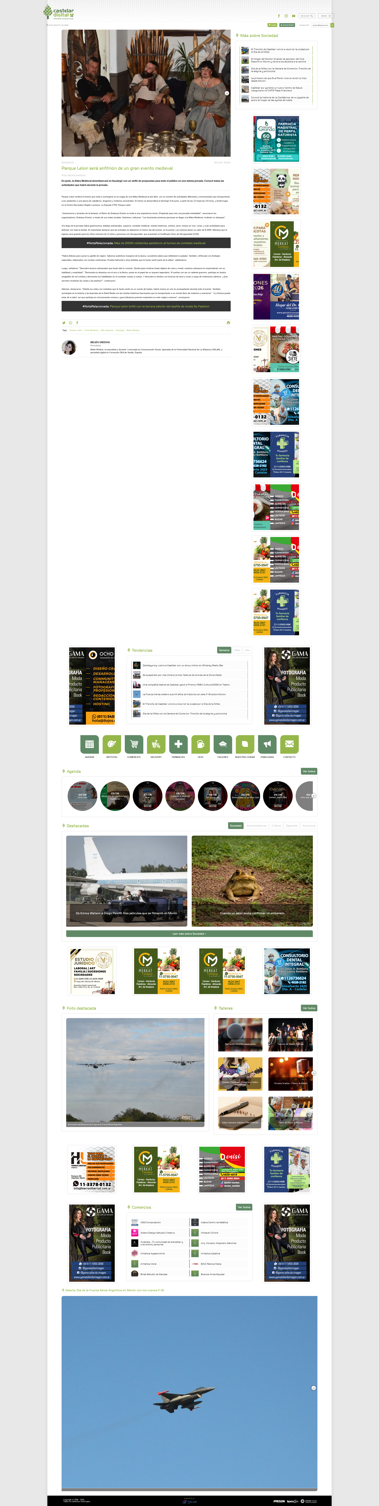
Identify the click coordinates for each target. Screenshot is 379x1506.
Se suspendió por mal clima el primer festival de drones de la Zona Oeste (182, 674)
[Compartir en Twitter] (63, 323)
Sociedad (236, 825)
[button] (227, 93)
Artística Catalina (210, 1253)
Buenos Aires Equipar (213, 1274)
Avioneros (309, 825)
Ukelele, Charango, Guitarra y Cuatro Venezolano (240, 1083)
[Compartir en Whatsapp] (70, 323)
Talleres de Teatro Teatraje (291, 1044)
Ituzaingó (120, 330)
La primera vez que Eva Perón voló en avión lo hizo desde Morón (279, 79)
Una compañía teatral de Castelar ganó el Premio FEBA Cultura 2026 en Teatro (186, 684)
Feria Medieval (91, 330)
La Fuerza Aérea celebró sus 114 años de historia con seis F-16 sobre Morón (184, 694)
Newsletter (304, 25)
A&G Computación (150, 1222)
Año (247, 650)
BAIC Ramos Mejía (211, 1263)
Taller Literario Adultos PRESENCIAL (240, 1122)
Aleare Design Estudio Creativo (157, 1232)
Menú (324, 16)
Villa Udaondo (107, 330)
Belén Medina (133, 330)
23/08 (82, 796)
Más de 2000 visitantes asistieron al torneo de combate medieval (159, 243)
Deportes (291, 825)
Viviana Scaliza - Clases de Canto (290, 1083)
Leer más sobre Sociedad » (189, 933)
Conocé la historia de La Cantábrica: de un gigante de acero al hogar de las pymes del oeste (280, 98)
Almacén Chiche (209, 1232)
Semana (224, 650)
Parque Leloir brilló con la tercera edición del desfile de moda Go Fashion (159, 306)
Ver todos (309, 771)
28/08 (180, 796)
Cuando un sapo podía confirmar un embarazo (252, 913)
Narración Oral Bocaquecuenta (240, 1044)
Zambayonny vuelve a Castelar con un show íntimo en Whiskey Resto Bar (183, 665)
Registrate (288, 25)
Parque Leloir (76, 330)
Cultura (276, 825)
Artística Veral (148, 1263)
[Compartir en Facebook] (77, 323)
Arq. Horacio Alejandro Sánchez (218, 1242)
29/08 (245, 796)
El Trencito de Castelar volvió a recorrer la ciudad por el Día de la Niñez (280, 50)
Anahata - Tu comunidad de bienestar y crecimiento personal (161, 1243)
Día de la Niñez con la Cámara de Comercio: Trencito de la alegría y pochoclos (281, 69)
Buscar (305, 16)
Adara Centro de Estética (214, 1222)
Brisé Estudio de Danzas (153, 1274)
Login (273, 25)
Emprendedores (256, 825)
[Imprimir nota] (228, 323)
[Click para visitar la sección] (89, 744)
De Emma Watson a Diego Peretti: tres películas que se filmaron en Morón (126, 913)
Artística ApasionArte (152, 1253)
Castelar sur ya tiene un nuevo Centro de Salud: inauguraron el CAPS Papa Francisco (277, 89)
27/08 (148, 796)
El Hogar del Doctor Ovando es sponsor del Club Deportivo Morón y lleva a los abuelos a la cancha (278, 60)
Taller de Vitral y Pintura (290, 1122)
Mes (237, 650)
